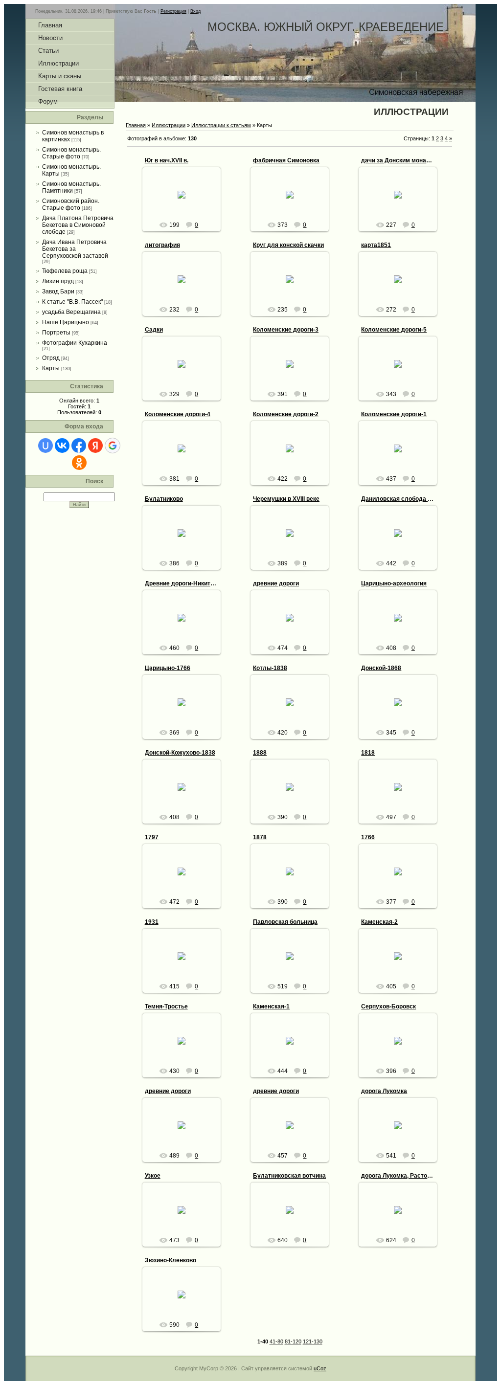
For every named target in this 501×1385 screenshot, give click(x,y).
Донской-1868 (381, 668)
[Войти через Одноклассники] (79, 462)
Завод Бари (58, 291)
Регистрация (173, 11)
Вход (195, 11)
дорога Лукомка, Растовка (399, 1175)
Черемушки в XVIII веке (286, 498)
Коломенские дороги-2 (286, 414)
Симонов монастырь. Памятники (71, 187)
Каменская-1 (271, 1006)
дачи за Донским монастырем (405, 160)
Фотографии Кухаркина (74, 342)
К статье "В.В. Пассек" (72, 301)
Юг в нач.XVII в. (166, 160)
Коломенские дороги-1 (394, 414)
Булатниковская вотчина (289, 1175)
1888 (260, 752)
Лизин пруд (58, 281)
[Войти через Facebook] (78, 445)
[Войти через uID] (45, 445)
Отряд (51, 358)
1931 (152, 921)
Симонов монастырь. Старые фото (71, 153)
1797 (152, 837)
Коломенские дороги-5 (394, 329)
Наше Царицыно (65, 322)
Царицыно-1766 (167, 668)
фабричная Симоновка (286, 160)
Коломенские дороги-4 (177, 414)
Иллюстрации (168, 125)
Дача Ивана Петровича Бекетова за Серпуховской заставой (75, 249)
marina (186, 202)
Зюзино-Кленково (170, 1260)
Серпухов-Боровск (388, 1006)
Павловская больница (285, 921)
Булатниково (164, 498)
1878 (260, 837)
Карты (51, 368)
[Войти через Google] (112, 445)
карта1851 (376, 245)
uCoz (320, 1368)
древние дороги (276, 583)
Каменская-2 (379, 921)
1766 (368, 837)
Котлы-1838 (270, 668)
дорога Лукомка (384, 1091)
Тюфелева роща (65, 271)
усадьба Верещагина (71, 312)
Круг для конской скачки (288, 245)
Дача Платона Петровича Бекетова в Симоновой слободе (78, 225)
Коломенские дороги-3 (286, 329)
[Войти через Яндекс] (95, 445)
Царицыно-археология (394, 583)
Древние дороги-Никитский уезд (192, 583)
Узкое (152, 1175)
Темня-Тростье (166, 1006)
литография (162, 245)
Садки (154, 329)
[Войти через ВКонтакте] (62, 445)
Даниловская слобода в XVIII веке (410, 498)
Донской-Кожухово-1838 (180, 752)
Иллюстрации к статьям (221, 125)
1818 (368, 752)
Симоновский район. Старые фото (70, 204)
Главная (136, 125)
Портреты (56, 332)
